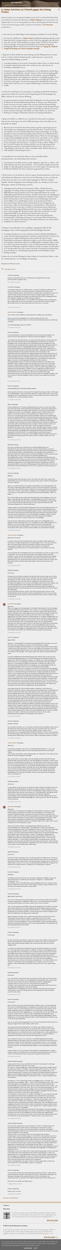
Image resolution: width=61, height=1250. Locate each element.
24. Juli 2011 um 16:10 (14, 1165)
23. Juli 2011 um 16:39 (14, 468)
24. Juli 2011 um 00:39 (14, 716)
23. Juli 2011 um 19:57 (14, 632)
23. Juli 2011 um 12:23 (14, 440)
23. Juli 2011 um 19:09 (14, 565)
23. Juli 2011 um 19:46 (14, 599)
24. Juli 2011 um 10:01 (14, 776)
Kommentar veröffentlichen (10, 1198)
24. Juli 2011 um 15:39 (14, 967)
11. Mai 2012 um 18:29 (14, 1194)
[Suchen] (59, 3)
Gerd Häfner (11, 604)
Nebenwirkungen (36, 20)
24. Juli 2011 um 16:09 (14, 1118)
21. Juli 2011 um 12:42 (14, 327)
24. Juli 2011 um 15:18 (14, 889)
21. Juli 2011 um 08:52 (14, 282)
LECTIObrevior (16, 3)
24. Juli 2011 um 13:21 (14, 847)
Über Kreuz (6, 1209)
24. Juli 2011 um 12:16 (14, 801)
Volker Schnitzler (12, 312)
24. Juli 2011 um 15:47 (14, 994)
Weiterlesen (52, 1221)
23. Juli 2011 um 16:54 (14, 530)
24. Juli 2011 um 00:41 (14, 738)
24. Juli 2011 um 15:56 (14, 1056)
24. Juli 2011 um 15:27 (14, 927)
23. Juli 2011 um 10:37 (14, 381)
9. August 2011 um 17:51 (15, 1184)
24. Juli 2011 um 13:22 (14, 867)
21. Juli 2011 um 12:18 (14, 307)
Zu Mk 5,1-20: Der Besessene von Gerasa (15, 1226)
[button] (59, 10)
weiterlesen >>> (51, 1237)
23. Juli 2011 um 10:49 (14, 399)
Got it (36, 1248)
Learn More (28, 1248)
